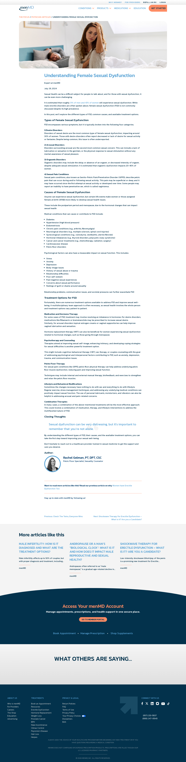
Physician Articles (41, 16)
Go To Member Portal (93, 619)
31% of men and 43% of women (84, 102)
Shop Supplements (122, 633)
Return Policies (68, 703)
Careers (10, 709)
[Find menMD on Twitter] (146, 704)
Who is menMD (13, 703)
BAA (64, 721)
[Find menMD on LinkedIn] (152, 704)
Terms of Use (68, 709)
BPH (33, 721)
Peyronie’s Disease (39, 730)
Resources (35, 706)
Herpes (34, 737)
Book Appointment (64, 633)
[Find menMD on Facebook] (142, 704)
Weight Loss (36, 715)
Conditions (84, 8)
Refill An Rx (150, 2)
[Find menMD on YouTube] (163, 704)
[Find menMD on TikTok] (168, 704)
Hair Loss (35, 734)
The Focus (24, 16)
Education (140, 8)
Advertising (12, 718)
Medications (121, 8)
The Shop (11, 712)
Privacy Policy (68, 712)
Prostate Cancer (38, 718)
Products (102, 8)
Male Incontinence (39, 724)
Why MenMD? (115, 2)
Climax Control (37, 727)
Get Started (158, 8)
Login (163, 2)
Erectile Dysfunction (40, 709)
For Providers (132, 2)
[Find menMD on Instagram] (157, 704)
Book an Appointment (41, 703)
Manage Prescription (92, 633)
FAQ (64, 706)
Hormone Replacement (41, 712)
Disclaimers (67, 718)
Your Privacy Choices (71, 715)
